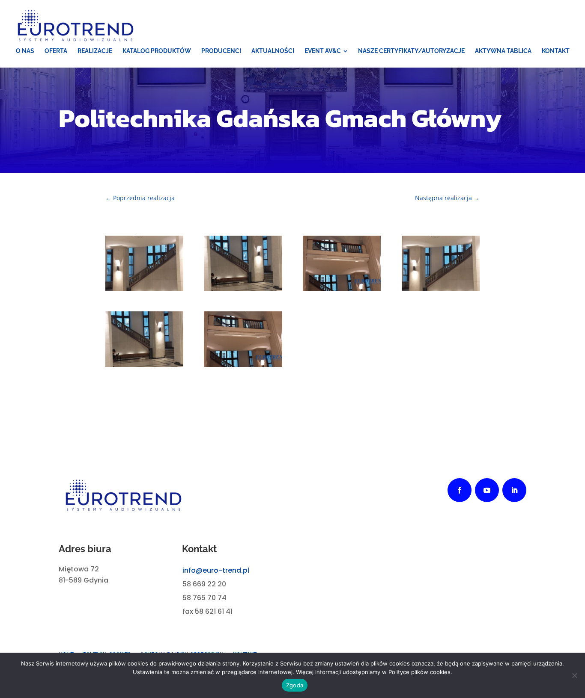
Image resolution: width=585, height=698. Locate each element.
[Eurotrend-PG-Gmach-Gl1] (243, 365)
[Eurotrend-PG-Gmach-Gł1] (342, 288)
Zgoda (294, 685)
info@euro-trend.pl (215, 570)
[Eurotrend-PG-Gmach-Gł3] (144, 288)
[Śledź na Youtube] (487, 490)
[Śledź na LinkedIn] (514, 490)
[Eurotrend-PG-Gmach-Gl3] (441, 288)
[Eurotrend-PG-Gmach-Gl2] (144, 365)
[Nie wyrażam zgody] (574, 675)
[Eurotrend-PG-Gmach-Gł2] (243, 288)
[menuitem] (25, 51)
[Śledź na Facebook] (460, 490)
